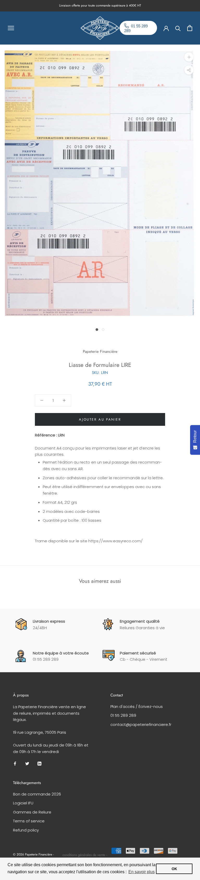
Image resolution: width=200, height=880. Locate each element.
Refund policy (26, 830)
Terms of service (29, 821)
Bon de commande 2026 (37, 794)
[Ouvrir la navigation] (11, 28)
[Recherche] (178, 28)
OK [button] (174, 869)
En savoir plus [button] (141, 872)
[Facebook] (15, 763)
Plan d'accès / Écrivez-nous (136, 706)
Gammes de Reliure (32, 812)
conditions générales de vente (84, 854)
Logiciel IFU (23, 803)
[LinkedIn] (39, 763)
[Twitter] (27, 763)
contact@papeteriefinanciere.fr (140, 724)
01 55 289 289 (123, 715)
